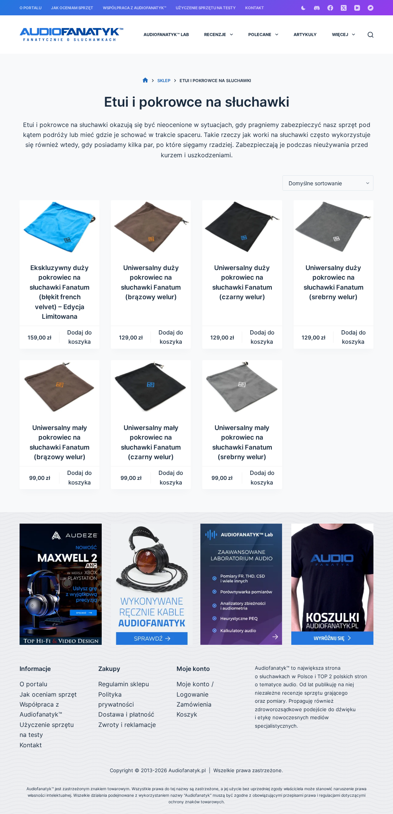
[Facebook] (330, 8)
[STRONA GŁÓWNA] (145, 81)
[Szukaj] (370, 35)
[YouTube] (357, 8)
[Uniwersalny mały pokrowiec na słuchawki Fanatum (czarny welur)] (151, 387)
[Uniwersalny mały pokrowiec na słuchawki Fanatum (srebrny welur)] (242, 387)
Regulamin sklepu (123, 684)
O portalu (30, 7)
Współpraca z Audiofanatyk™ (134, 7)
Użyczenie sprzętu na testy (206, 7)
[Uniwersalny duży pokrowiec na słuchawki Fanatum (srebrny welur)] (333, 227)
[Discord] (317, 8)
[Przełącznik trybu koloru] (303, 8)
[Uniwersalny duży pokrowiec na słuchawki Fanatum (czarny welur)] (242, 227)
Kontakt (254, 7)
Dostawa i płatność (126, 714)
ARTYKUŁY (305, 34)
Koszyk (187, 714)
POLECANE (259, 34)
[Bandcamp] (370, 8)
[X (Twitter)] (344, 8)
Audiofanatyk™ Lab (166, 34)
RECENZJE (215, 34)
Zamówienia (194, 704)
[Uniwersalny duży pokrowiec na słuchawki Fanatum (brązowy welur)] (151, 227)
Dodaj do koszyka (79, 337)
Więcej (340, 34)
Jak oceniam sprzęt (72, 7)
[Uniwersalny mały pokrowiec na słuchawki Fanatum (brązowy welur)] (59, 387)
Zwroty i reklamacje (127, 724)
